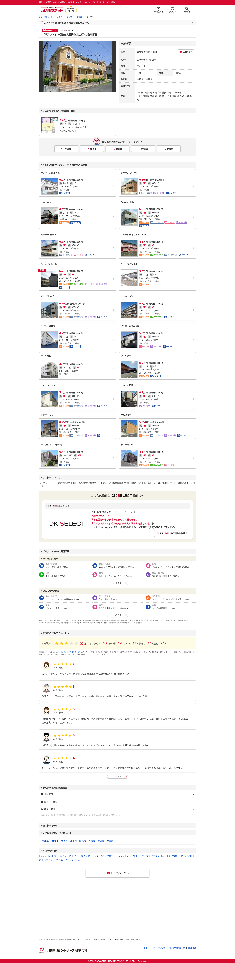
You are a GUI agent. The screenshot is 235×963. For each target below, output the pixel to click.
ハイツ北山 (132, 856)
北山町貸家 (186, 856)
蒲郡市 (119, 148)
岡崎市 (91, 841)
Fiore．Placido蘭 (47, 856)
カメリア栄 (65, 856)
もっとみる (116, 583)
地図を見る (187, 52)
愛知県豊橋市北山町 (147, 52)
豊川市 (93, 148)
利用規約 (162, 948)
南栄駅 (79, 17)
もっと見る (116, 776)
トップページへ (120, 873)
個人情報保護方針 (177, 948)
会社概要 (192, 948)
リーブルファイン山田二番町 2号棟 (159, 856)
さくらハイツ (46, 860)
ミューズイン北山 (83, 856)
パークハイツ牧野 (104, 856)
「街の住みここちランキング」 (70, 652)
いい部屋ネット (46, 17)
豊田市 (110, 841)
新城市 (101, 841)
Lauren (120, 856)
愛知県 (60, 17)
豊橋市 (69, 17)
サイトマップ (149, 948)
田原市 (82, 841)
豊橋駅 (170, 148)
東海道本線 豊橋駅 (147, 96)
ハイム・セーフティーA (68, 860)
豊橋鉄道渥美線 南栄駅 (149, 92)
